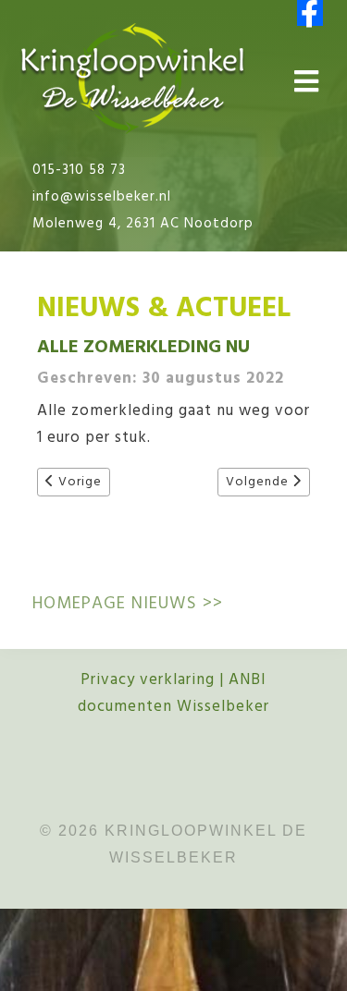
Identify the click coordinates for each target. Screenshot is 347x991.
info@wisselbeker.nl (101, 197)
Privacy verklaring (148, 679)
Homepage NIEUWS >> (127, 604)
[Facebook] (310, 13)
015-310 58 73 (79, 170)
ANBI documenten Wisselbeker (173, 693)
